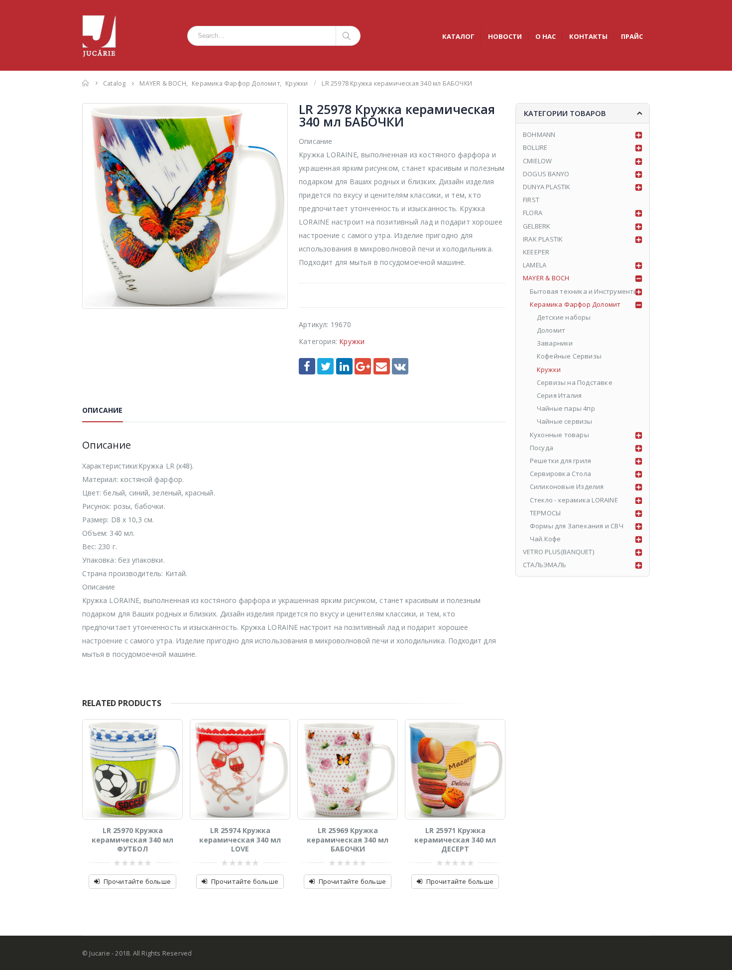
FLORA (532, 212)
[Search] (348, 35)
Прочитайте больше (137, 881)
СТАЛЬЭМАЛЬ (544, 564)
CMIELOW (537, 160)
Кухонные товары (559, 434)
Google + (363, 366)
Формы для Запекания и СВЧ (576, 525)
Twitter (325, 366)
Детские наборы (564, 317)
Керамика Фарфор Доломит (575, 304)
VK (400, 366)
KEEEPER (536, 251)
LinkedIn (344, 366)
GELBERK (536, 226)
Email (381, 366)
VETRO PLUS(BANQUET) (558, 551)
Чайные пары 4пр (566, 408)
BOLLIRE (535, 147)
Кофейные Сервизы (569, 356)
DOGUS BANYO (546, 173)
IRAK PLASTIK (543, 239)
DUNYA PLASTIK (547, 186)
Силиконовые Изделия (567, 486)
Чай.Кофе (545, 538)
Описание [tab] (102, 410)
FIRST (531, 199)
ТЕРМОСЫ (545, 512)
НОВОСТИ (505, 36)
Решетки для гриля (560, 460)
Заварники (555, 343)
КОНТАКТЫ (588, 36)
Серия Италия (559, 395)
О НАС (545, 36)
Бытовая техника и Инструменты (584, 291)
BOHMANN (539, 134)
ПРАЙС (632, 36)
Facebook (307, 366)
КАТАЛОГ (458, 36)
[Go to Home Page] (85, 83)
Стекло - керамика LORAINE (574, 499)
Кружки (352, 341)
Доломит (551, 330)
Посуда (541, 447)
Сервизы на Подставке (574, 382)
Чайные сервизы (565, 421)
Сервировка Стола (560, 473)
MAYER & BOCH (546, 277)
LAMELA (534, 264)
